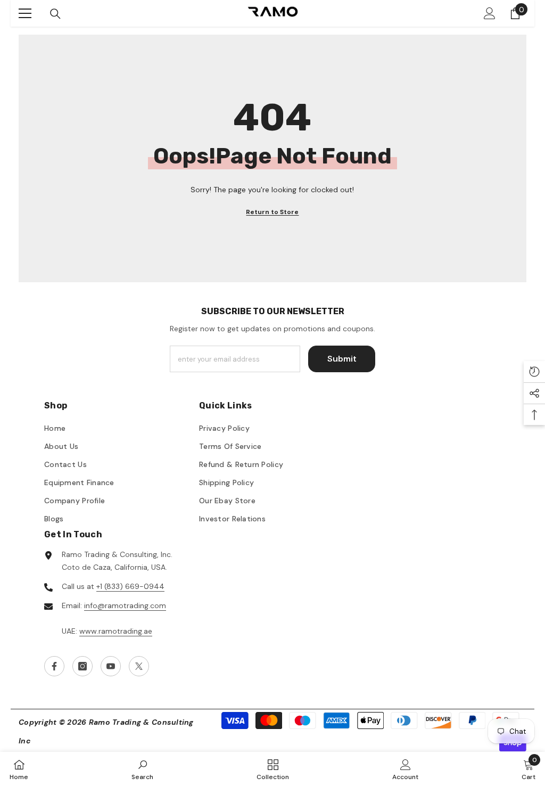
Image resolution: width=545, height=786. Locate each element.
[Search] (55, 13)
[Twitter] (139, 666)
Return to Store (272, 212)
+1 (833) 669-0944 (130, 586)
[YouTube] (111, 666)
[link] (142, 769)
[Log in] (490, 13)
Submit (342, 358)
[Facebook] (54, 666)
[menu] (25, 13)
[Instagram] (82, 666)
